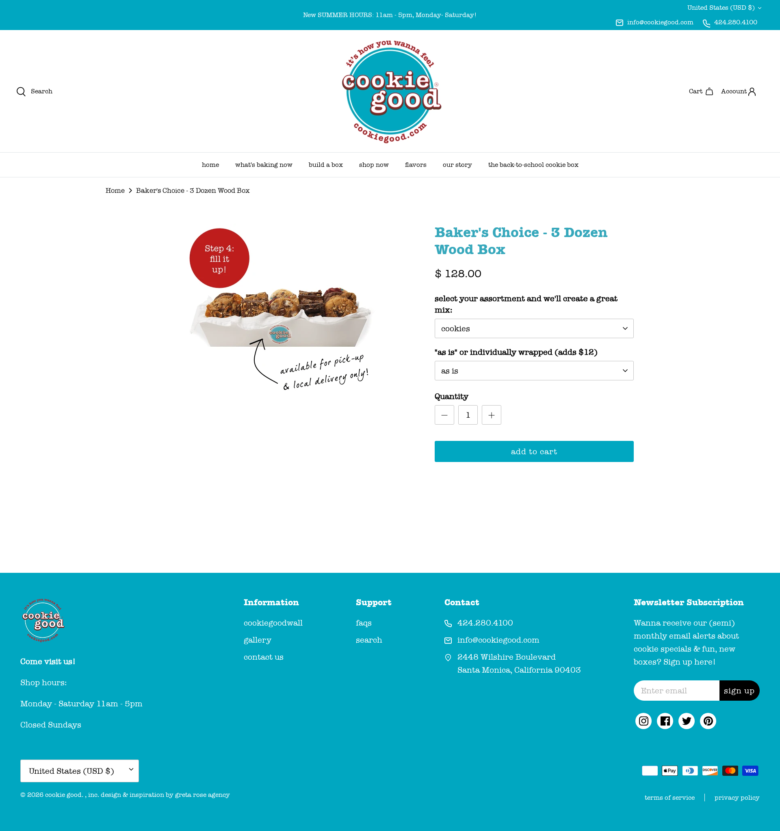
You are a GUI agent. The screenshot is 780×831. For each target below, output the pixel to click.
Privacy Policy (737, 797)
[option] (281, 312)
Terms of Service (670, 797)
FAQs (364, 623)
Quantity (451, 396)
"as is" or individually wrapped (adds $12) (516, 352)
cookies (455, 328)
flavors (416, 164)
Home (115, 190)
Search (369, 640)
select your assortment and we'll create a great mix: (526, 304)
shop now (374, 164)
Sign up (739, 690)
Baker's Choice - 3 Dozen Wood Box (193, 190)
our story (457, 164)
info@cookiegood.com (660, 22)
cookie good (63, 795)
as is (449, 371)
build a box (326, 164)
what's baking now (263, 164)
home (210, 164)
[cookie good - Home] (390, 91)
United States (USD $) (721, 7)
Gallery (257, 640)
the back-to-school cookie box (533, 164)
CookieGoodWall (273, 623)
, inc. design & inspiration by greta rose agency (157, 795)
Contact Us (264, 657)
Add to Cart (534, 451)
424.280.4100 (735, 22)
